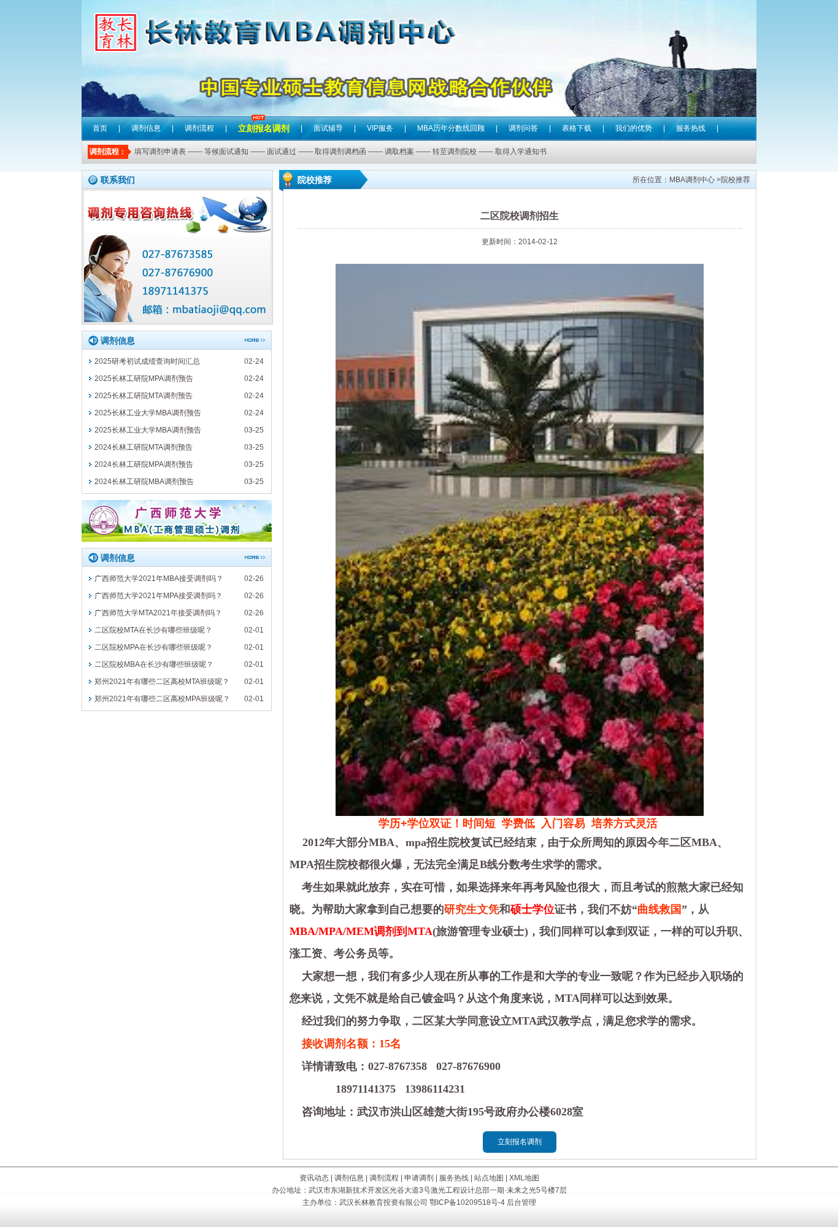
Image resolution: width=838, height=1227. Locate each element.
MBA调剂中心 (692, 179)
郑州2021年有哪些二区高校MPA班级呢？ (162, 698)
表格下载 (576, 128)
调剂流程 (199, 128)
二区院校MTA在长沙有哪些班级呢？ (153, 630)
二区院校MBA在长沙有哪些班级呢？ (153, 664)
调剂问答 (523, 128)
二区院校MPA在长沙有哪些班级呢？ (153, 647)
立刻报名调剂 (264, 119)
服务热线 (690, 128)
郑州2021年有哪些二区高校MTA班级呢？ (161, 681)
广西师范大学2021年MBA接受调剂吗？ (158, 578)
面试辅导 (328, 128)
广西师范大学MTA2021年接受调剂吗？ (158, 613)
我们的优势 (633, 128)
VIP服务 (380, 128)
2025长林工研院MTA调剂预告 (143, 395)
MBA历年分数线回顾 (451, 128)
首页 (100, 128)
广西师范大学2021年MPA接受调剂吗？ (158, 595)
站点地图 (489, 1178)
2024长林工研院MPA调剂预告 (143, 464)
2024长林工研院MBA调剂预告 (144, 481)
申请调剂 (419, 1178)
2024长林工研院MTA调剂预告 (143, 447)
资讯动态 (314, 1178)
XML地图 (524, 1178)
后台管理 (521, 1202)
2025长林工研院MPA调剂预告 (143, 378)
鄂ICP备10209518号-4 (467, 1202)
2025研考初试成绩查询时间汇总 (147, 361)
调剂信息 (146, 128)
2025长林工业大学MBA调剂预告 (147, 413)
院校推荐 (735, 179)
